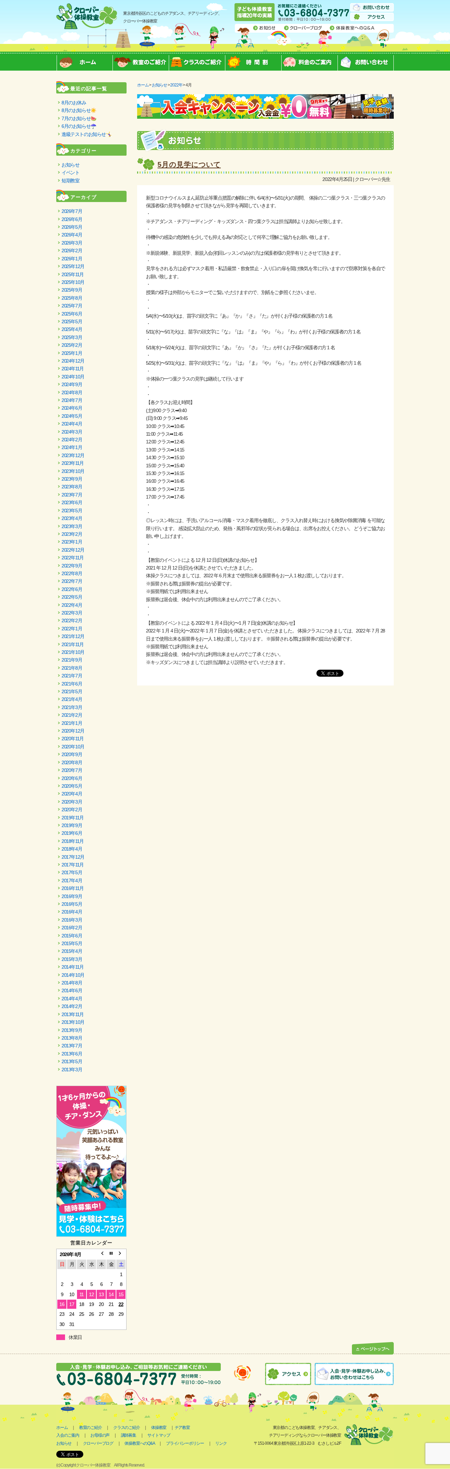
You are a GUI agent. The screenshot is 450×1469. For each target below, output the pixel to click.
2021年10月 (73, 652)
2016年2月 (72, 927)
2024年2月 (72, 439)
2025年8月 (72, 298)
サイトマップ (158, 1435)
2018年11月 (73, 841)
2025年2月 (72, 345)
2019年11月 (73, 817)
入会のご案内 (67, 1435)
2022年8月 (72, 573)
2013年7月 (72, 1045)
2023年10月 (73, 471)
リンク (220, 1443)
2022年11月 (73, 557)
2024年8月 (72, 392)
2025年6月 (72, 314)
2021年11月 (73, 644)
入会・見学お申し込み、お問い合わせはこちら (354, 1374)
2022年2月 (72, 620)
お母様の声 (99, 1435)
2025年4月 (72, 329)
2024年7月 (72, 400)
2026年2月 (72, 250)
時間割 (253, 61)
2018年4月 (72, 849)
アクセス (372, 17)
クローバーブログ (303, 27)
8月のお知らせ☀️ (79, 110)
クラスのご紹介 (197, 61)
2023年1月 (72, 542)
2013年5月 (72, 1061)
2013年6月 (72, 1054)
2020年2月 (72, 809)
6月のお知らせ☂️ (79, 126)
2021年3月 (72, 707)
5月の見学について (189, 164)
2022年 (176, 85)
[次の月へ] (121, 1254)
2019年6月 (72, 833)
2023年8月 (72, 486)
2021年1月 (72, 723)
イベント (70, 172)
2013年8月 (72, 1038)
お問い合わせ (372, 7)
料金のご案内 (309, 61)
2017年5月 (72, 872)
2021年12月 (73, 636)
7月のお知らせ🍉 (79, 118)
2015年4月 (72, 951)
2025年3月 (72, 337)
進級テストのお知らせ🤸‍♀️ (86, 134)
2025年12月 (73, 266)
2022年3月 (72, 613)
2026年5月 (72, 227)
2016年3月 (72, 920)
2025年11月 (73, 274)
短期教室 (70, 180)
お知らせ (265, 27)
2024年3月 (72, 432)
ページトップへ (373, 1348)
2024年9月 (72, 384)
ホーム (84, 61)
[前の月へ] (101, 1254)
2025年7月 (72, 305)
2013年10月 (73, 1022)
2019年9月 (72, 825)
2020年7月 (72, 770)
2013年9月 (72, 1030)
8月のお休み (74, 102)
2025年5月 (72, 321)
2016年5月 (72, 904)
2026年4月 (72, 235)
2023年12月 (73, 455)
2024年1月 (72, 447)
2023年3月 (72, 526)
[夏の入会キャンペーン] (265, 98)
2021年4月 (72, 699)
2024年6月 (72, 408)
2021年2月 (72, 715)
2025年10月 (73, 282)
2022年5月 (72, 597)
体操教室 (158, 1427)
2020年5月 (72, 786)
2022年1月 (72, 628)
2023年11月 (73, 463)
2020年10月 (73, 746)
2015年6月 (72, 935)
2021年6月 (72, 684)
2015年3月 (72, 959)
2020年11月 (73, 738)
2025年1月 (72, 353)
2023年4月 (72, 518)
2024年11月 (73, 368)
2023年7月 (72, 495)
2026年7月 (72, 211)
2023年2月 (72, 534)
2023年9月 (72, 479)
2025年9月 (72, 290)
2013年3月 (72, 1069)
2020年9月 (72, 754)
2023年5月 (72, 510)
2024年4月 (72, 424)
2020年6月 (72, 778)
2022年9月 (72, 565)
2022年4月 (72, 605)
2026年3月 (72, 243)
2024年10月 (73, 376)
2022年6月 (72, 589)
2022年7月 (72, 581)
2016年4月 (72, 912)
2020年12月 (73, 731)
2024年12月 (73, 361)
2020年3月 (72, 802)
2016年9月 (72, 896)
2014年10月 (73, 975)
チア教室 (182, 1427)
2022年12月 (73, 550)
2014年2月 (72, 1006)
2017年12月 (73, 857)
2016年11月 (73, 888)
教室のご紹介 (140, 61)
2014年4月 (72, 998)
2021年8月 (72, 668)
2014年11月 (73, 967)
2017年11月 (73, 864)
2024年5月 (72, 416)
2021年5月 (72, 691)
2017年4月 (72, 880)
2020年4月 (72, 794)
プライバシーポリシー (185, 1443)
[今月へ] (111, 1254)
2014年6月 (72, 990)
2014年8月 (72, 983)
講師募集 (128, 1435)
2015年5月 (72, 943)
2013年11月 (73, 1014)
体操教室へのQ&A (352, 27)
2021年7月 (72, 675)
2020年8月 (72, 762)
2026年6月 (72, 219)
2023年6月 (72, 502)
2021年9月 (72, 660)
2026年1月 (72, 258)
